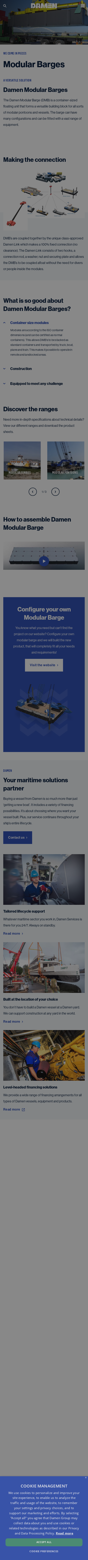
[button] (43, 1551)
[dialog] (44, 1518)
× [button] (86, 1477)
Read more (64, 1533)
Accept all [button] (44, 1542)
